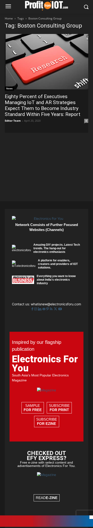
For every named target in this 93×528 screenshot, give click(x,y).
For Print (59, 410)
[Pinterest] (48, 309)
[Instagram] (36, 309)
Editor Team (13, 120)
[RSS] (51, 309)
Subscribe (59, 407)
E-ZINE (51, 498)
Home (9, 18)
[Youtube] (60, 309)
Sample (33, 407)
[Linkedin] (40, 309)
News (9, 88)
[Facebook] (32, 309)
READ (46, 498)
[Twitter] (55, 309)
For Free (33, 410)
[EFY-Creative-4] (46, 525)
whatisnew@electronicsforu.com (56, 304)
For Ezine (46, 424)
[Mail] (44, 309)
